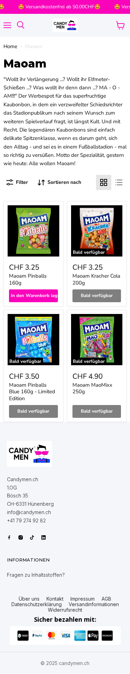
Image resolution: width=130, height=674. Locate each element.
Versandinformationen (94, 604)
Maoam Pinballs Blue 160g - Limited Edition (32, 391)
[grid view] (103, 182)
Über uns (29, 599)
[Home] (29, 454)
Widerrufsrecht (65, 610)
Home (10, 47)
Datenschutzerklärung (36, 604)
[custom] (9, 537)
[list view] (119, 182)
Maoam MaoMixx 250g (92, 388)
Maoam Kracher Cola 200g (96, 279)
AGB (106, 599)
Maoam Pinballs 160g (27, 279)
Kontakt (54, 599)
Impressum (82, 599)
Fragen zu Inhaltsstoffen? (36, 575)
